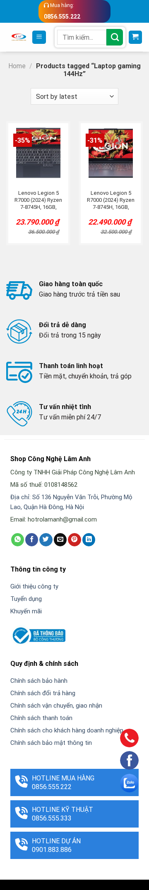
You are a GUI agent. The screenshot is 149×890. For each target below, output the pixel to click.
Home (17, 66)
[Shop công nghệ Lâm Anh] (19, 37)
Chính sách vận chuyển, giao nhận (56, 705)
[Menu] (39, 37)
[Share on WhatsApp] (17, 539)
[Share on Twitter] (45, 539)
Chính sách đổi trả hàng (42, 693)
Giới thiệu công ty (34, 586)
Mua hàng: (62, 11)
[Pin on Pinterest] (74, 539)
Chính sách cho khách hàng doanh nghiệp (66, 730)
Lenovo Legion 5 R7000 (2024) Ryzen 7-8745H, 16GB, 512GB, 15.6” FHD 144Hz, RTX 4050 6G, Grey (111, 200)
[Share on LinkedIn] (88, 539)
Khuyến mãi (26, 611)
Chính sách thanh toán (41, 718)
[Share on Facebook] (31, 539)
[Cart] (135, 37)
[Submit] (114, 37)
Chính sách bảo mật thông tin (51, 742)
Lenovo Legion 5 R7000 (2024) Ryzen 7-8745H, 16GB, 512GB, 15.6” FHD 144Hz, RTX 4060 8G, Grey (38, 200)
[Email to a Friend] (60, 539)
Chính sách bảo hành (38, 680)
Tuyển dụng (26, 599)
